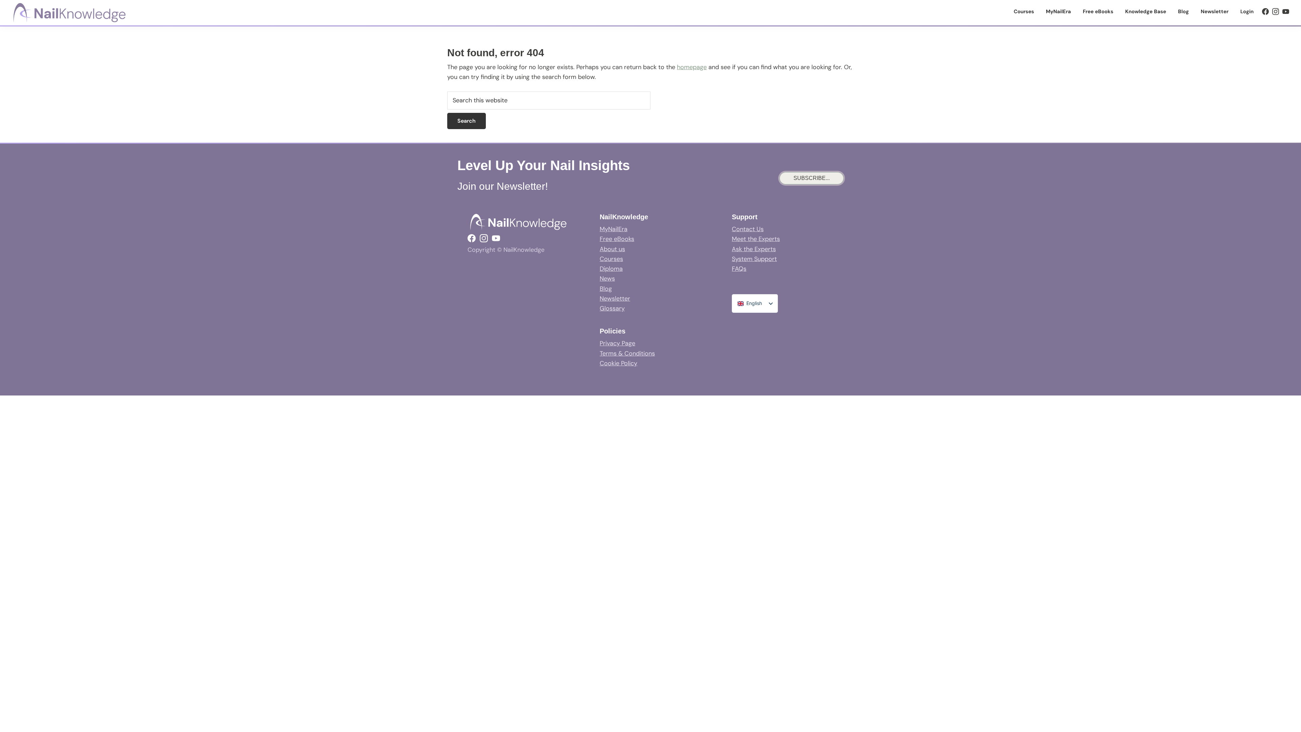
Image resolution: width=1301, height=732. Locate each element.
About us (612, 249)
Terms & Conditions (627, 353)
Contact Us (748, 229)
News (607, 278)
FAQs (739, 269)
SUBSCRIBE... (811, 178)
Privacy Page (617, 343)
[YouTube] (1286, 11)
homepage (692, 67)
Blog (606, 289)
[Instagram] (1276, 11)
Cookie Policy (618, 363)
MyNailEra (613, 229)
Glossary (612, 308)
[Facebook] (1265, 11)
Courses (611, 259)
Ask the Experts (754, 249)
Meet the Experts (756, 239)
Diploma (611, 269)
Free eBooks (617, 239)
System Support (754, 259)
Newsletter (615, 298)
